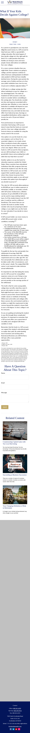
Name (3, 373)
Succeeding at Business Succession (15, 475)
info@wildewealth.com (15, 726)
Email (3, 383)
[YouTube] (16, 729)
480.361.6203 (17, 708)
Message (4, 392)
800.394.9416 (18, 710)
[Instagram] (19, 729)
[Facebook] (11, 729)
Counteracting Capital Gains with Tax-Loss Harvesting (14, 443)
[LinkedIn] (13, 729)
